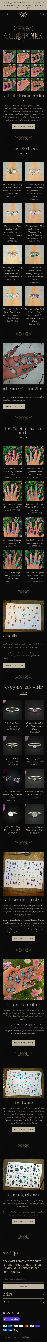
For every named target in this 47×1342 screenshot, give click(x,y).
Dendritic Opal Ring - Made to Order (12, 760)
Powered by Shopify (23, 1337)
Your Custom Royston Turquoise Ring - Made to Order (34, 507)
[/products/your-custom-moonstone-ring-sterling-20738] (12, 491)
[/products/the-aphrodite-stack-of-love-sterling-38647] (12, 296)
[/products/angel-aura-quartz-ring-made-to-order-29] (34, 814)
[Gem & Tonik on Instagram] (14, 1313)
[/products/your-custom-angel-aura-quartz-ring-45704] (12, 559)
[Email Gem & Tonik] (5, 1313)
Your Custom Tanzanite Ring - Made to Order (12, 541)
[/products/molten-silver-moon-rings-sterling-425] (12, 814)
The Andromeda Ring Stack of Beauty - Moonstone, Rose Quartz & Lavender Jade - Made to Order (35, 232)
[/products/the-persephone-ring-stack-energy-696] (12, 254)
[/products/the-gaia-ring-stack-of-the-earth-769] (12, 171)
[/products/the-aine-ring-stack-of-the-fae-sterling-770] (34, 171)
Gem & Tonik (12, 1337)
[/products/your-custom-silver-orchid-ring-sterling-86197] (12, 778)
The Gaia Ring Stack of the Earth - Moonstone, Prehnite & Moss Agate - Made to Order (12, 189)
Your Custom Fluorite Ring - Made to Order (35, 541)
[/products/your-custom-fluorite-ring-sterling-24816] (34, 527)
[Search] (8, 14)
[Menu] (4, 14)
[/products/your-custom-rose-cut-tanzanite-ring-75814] (12, 527)
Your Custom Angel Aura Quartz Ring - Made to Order (12, 575)
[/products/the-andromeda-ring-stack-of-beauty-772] (34, 213)
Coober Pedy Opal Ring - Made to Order (34, 793)
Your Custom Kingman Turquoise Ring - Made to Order (34, 575)
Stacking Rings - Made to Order (23, 687)
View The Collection (13, 665)
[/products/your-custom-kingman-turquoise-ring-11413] (34, 559)
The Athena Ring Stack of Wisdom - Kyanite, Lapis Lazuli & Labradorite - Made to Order (34, 315)
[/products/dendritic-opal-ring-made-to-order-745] (12, 745)
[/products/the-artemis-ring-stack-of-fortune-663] (34, 254)
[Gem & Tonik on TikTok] (19, 1313)
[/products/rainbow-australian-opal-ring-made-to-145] (34, 710)
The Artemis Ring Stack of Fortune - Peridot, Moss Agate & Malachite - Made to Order (34, 273)
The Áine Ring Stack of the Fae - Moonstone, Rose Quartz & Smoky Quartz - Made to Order (34, 190)
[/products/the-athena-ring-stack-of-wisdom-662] (34, 296)
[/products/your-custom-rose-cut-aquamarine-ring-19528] (34, 455)
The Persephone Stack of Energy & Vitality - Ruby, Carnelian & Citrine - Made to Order (12, 272)
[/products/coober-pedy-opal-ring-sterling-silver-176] (34, 778)
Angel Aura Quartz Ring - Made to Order (35, 828)
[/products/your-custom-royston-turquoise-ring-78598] (34, 491)
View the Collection (23, 127)
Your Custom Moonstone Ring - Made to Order (12, 505)
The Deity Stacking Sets (23, 149)
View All (23, 154)
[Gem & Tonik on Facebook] (9, 1313)
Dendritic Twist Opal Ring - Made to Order (35, 760)
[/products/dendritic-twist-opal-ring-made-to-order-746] (34, 745)
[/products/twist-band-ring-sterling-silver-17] (12, 710)
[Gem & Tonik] (23, 14)
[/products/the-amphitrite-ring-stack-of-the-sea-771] (12, 213)
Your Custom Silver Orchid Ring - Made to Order (12, 794)
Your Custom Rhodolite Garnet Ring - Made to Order (12, 471)
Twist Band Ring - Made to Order (12, 724)
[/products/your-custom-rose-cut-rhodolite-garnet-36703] (12, 455)
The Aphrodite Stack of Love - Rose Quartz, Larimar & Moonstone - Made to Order (12, 313)
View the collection (13, 407)
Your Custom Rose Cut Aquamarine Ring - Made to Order (34, 471)
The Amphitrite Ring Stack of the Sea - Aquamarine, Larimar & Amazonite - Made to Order (12, 232)
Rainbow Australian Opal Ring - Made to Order (34, 726)
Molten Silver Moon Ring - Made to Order (12, 828)
